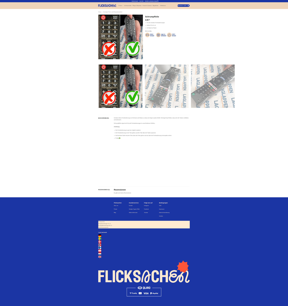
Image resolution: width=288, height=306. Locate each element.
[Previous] (99, 60)
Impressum (161, 209)
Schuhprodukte (127, 5)
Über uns (116, 205)
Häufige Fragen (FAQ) (134, 209)
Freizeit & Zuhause (147, 5)
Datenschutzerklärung (164, 212)
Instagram (146, 205)
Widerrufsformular (133, 212)
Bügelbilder (155, 5)
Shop (99, 12)
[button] (157, 1)
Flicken (120, 5)
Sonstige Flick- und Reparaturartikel (112, 12)
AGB (160, 205)
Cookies (161, 216)
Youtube (146, 212)
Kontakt (131, 205)
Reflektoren (163, 5)
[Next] (103, 60)
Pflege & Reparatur (137, 5)
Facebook (146, 209)
